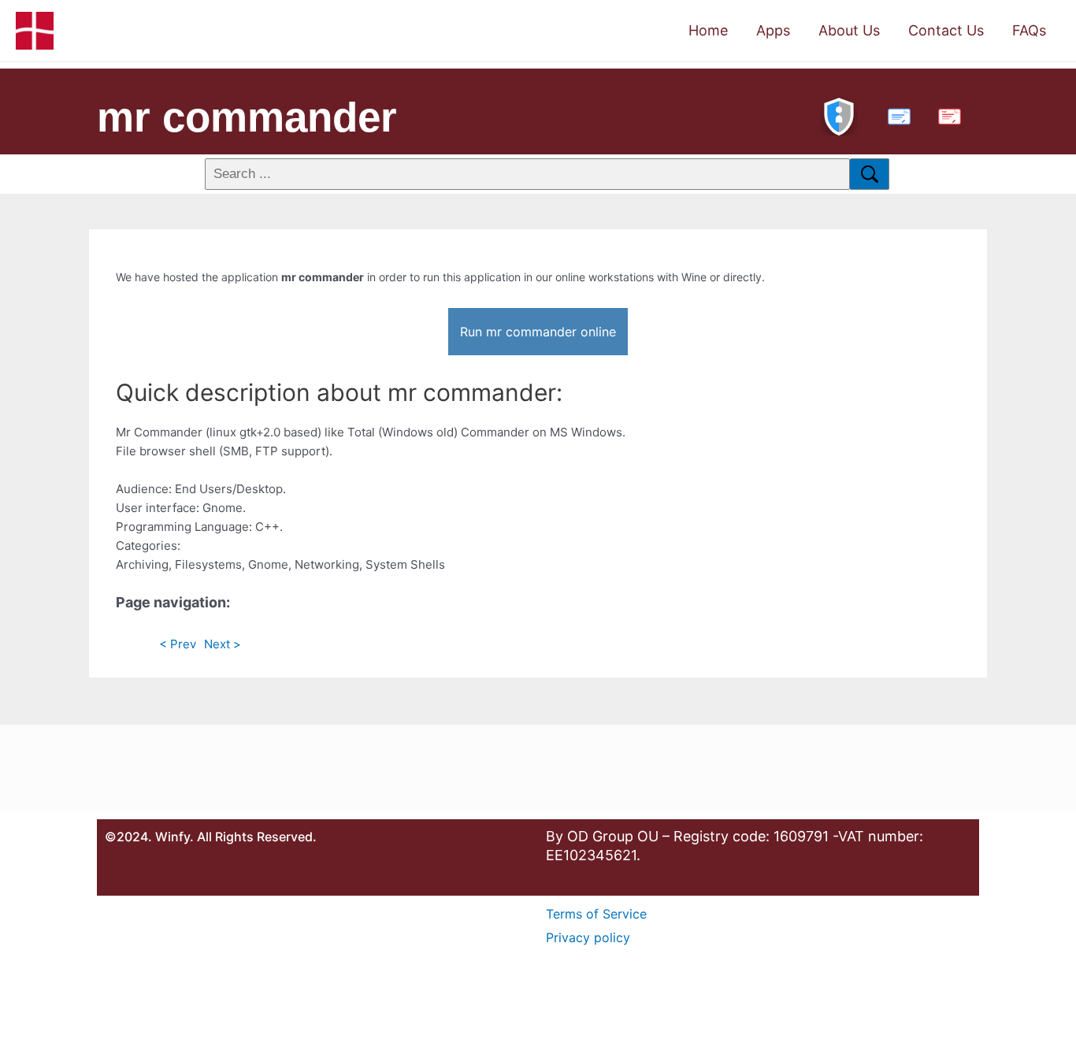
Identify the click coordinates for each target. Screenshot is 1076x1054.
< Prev (177, 643)
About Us (849, 30)
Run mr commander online (538, 332)
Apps (773, 30)
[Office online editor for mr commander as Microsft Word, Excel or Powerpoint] (896, 114)
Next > (222, 643)
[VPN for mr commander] (839, 114)
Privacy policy (588, 937)
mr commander (247, 117)
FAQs (1029, 30)
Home (708, 30)
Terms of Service (596, 914)
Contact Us (946, 30)
